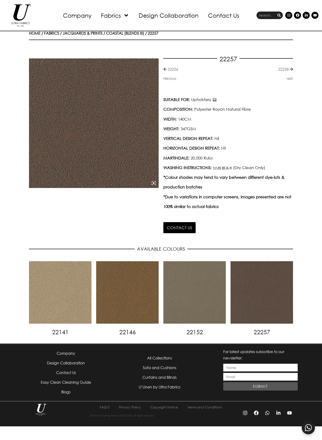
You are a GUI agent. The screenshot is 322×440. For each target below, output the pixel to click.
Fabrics (111, 15)
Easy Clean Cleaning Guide (66, 382)
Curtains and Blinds (159, 377)
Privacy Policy (130, 407)
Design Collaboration (168, 15)
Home (35, 33)
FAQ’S (104, 407)
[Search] (279, 15)
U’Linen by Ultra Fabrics (159, 386)
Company (77, 15)
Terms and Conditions (204, 407)
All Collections (159, 357)
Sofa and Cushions (159, 367)
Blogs (65, 391)
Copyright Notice (164, 407)
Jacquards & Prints (83, 33)
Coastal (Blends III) (125, 33)
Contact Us (223, 15)
